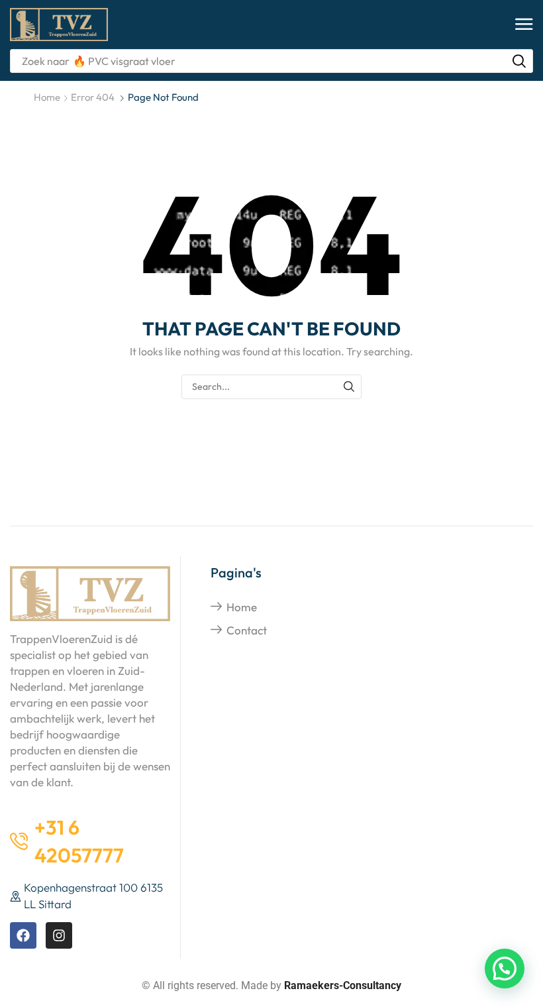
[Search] (519, 61)
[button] (524, 25)
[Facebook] (23, 935)
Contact (246, 630)
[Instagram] (59, 935)
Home (47, 97)
